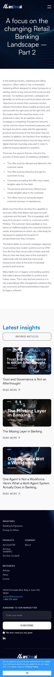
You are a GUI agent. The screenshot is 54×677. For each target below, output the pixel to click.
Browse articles (27, 336)
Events (6, 578)
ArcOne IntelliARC (7, 550)
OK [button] (27, 673)
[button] (49, 7)
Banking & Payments (13, 525)
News (5, 574)
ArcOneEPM (9, 544)
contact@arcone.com (13, 596)
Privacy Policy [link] (31, 667)
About (28, 544)
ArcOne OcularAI (11, 555)
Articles (6, 570)
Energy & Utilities (11, 530)
